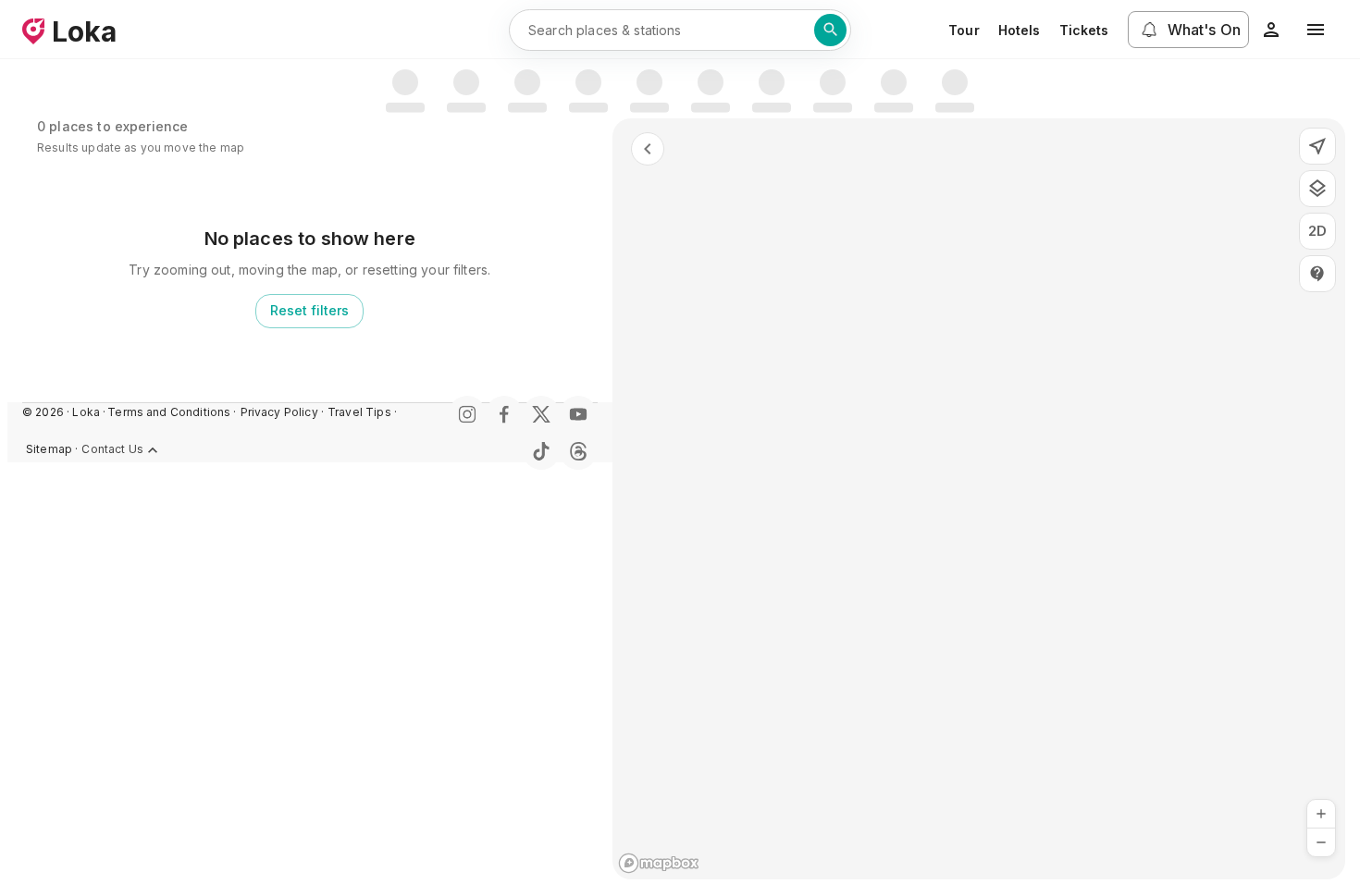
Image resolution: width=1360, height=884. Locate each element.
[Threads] (578, 451)
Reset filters (309, 310)
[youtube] (578, 414)
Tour (964, 30)
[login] (1271, 29)
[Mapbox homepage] (658, 863)
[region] (979, 498)
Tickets (1084, 30)
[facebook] (504, 414)
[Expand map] (647, 149)
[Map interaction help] (1317, 273)
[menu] (1315, 29)
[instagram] (467, 414)
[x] (541, 414)
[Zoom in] (1321, 814)
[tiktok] (541, 451)
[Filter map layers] (1317, 188)
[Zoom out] (1321, 842)
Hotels (1019, 30)
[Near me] (1317, 146)
